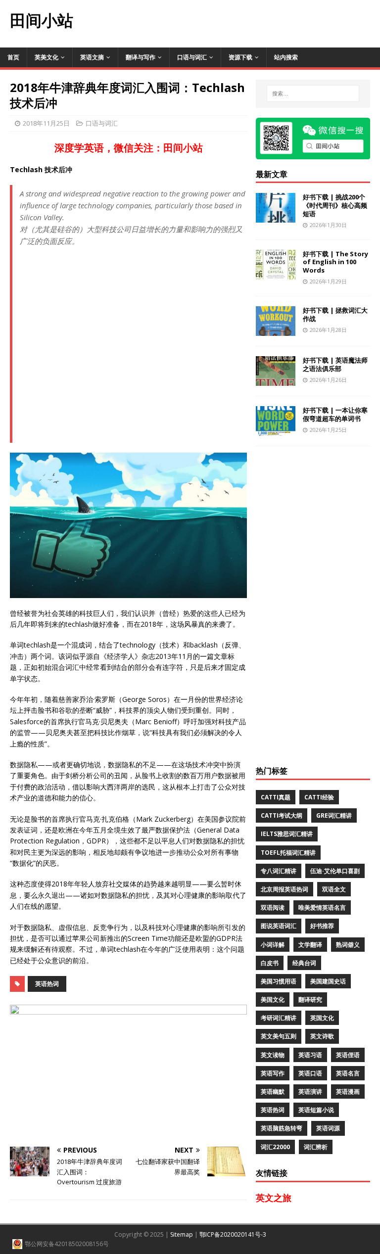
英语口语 (310, 1073)
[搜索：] (313, 93)
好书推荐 (322, 926)
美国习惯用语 (278, 981)
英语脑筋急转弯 (281, 1128)
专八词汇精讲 (278, 871)
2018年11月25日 (46, 123)
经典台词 (304, 963)
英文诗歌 (322, 1036)
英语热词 (47, 983)
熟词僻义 (348, 944)
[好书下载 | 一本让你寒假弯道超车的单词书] (275, 429)
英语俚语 (348, 1055)
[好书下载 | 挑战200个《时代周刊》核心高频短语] (275, 217)
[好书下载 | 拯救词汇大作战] (275, 329)
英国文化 (322, 1018)
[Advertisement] (231, 22)
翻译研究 (310, 999)
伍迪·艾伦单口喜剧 (335, 871)
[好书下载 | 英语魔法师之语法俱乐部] (275, 379)
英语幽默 (273, 1091)
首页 (13, 57)
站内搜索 (286, 57)
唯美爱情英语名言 (322, 907)
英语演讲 (310, 1091)
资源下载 (240, 57)
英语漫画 (348, 1091)
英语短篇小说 (316, 1110)
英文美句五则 (278, 1036)
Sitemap (181, 1234)
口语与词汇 (192, 57)
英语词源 (328, 1128)
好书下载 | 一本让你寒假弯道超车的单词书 (335, 414)
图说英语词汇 (278, 926)
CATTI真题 (275, 797)
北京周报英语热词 (284, 889)
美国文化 (273, 999)
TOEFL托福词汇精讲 (288, 852)
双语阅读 (273, 907)
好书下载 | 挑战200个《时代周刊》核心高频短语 (335, 205)
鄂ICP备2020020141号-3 (232, 1234)
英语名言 (348, 1073)
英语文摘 (92, 57)
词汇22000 (275, 1147)
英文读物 (273, 1055)
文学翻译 (310, 944)
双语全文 (334, 889)
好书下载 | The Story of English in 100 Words (335, 262)
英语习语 (310, 1055)
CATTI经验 (319, 797)
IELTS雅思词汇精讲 (287, 834)
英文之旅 (273, 1198)
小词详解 (273, 944)
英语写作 (273, 1073)
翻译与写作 (140, 57)
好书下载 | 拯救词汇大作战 (335, 314)
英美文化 (46, 57)
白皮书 (270, 963)
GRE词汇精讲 (334, 815)
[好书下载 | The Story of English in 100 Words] (275, 273)
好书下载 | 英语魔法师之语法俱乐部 (335, 364)
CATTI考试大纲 (281, 815)
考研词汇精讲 (278, 1018)
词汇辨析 (316, 1147)
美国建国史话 (328, 981)
